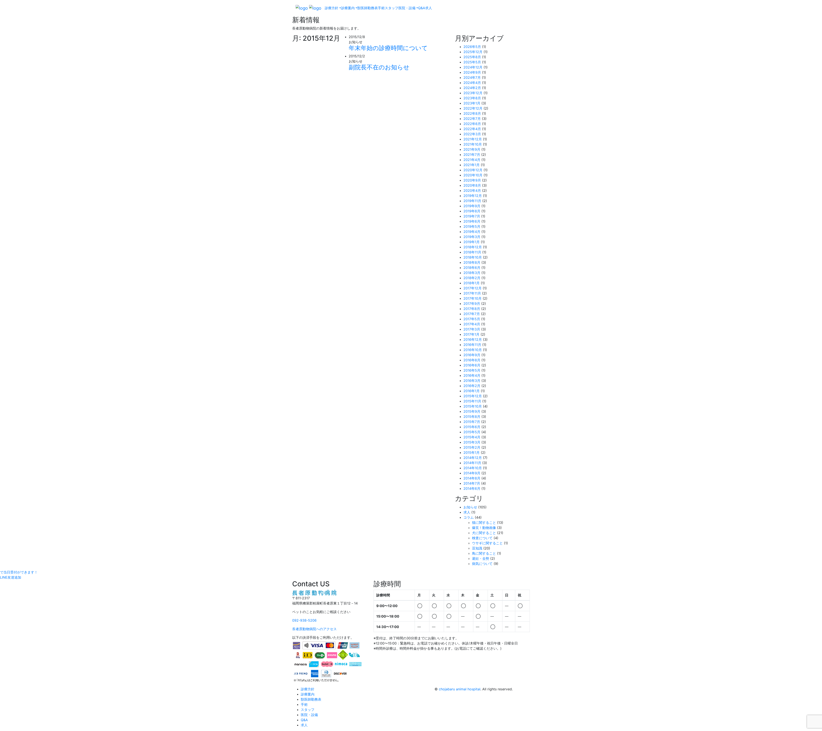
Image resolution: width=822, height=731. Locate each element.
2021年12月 (472, 139)
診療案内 (307, 694)
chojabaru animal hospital (459, 689)
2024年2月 (472, 88)
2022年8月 (472, 113)
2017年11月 (472, 293)
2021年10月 (472, 144)
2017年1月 (471, 334)
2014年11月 (472, 463)
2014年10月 (472, 468)
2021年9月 (471, 149)
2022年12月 (472, 108)
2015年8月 (471, 416)
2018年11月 (472, 252)
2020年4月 (472, 190)
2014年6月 (471, 488)
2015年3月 (471, 442)
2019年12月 (472, 196)
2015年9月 (471, 411)
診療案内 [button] (348, 8)
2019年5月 (471, 226)
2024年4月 (472, 82)
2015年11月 (472, 401)
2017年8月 (471, 309)
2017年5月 (471, 319)
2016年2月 (471, 386)
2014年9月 (471, 473)
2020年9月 (472, 180)
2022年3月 (472, 134)
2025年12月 (472, 52)
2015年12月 (472, 396)
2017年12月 (472, 288)
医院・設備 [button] (406, 8)
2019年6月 (471, 221)
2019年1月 (471, 242)
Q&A (421, 8)
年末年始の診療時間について (388, 48)
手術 (381, 8)
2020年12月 (472, 170)
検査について (482, 538)
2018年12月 (472, 247)
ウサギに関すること (487, 543)
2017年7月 (471, 314)
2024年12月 (472, 67)
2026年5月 (472, 47)
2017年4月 (471, 324)
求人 (428, 8)
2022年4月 (472, 129)
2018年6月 (471, 267)
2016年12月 (472, 339)
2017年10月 (472, 298)
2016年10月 (472, 350)
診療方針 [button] (331, 8)
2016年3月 (471, 380)
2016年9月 (471, 355)
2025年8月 (472, 57)
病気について (482, 563)
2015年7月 (471, 422)
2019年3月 (471, 237)
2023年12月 (472, 93)
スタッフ (391, 8)
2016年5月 (471, 370)
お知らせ (470, 507)
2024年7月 (472, 77)
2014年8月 (471, 478)
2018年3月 (471, 273)
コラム (468, 517)
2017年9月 (471, 303)
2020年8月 (472, 185)
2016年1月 (471, 391)
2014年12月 (472, 458)
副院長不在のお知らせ (379, 67)
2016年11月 (472, 344)
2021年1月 (471, 165)
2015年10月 (472, 406)
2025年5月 (472, 62)
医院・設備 (309, 715)
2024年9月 (472, 72)
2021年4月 (471, 160)
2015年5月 (471, 432)
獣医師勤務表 (367, 8)
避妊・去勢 (480, 558)
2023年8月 (472, 98)
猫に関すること (484, 522)
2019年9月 (471, 206)
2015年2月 (471, 447)
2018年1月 (471, 283)
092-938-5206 (304, 620)
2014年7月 (471, 483)
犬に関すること (484, 533)
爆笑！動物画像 (484, 528)
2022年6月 (472, 124)
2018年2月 (471, 278)
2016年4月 (471, 375)
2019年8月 (471, 211)
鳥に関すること (484, 553)
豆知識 (477, 548)
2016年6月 (471, 365)
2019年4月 (471, 231)
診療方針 (307, 689)
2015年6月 (471, 427)
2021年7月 (471, 154)
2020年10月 (472, 175)
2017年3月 (471, 329)
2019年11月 (472, 201)
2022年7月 (472, 118)
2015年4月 (471, 437)
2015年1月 (471, 452)
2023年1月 (471, 103)
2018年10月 (472, 257)
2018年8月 (471, 262)
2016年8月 (471, 360)
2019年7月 (471, 216)
